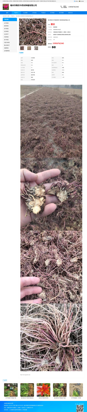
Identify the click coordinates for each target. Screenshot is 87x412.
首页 (7, 12)
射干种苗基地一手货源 (43, 397)
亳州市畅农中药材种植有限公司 (30, 405)
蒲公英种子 (7, 45)
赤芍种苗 (6, 28)
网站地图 (25, 409)
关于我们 (52, 12)
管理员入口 (20, 409)
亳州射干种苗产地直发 (76, 397)
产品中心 (16, 12)
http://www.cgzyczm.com (25, 374)
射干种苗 (6, 39)
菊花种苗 (6, 25)
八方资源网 (11, 409)
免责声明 (16, 409)
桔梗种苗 (6, 48)
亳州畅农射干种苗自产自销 (27, 397)
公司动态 (34, 12)
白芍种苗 (6, 23)
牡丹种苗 (6, 31)
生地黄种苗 (7, 50)
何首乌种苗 (7, 42)
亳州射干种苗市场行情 (11, 397)
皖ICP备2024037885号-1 (19, 405)
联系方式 (70, 12)
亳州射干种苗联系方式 (60, 397)
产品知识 (43, 12)
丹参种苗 (6, 37)
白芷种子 (6, 34)
